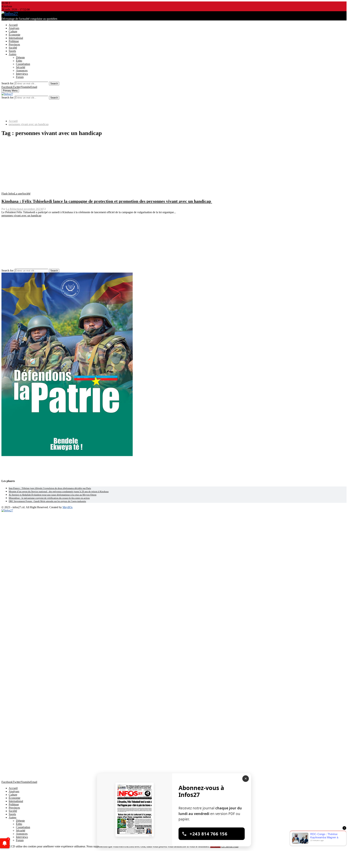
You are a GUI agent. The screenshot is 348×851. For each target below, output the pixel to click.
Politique (14, 41)
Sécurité (20, 67)
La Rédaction (13, 208)
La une (18, 193)
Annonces (22, 70)
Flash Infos (7, 193)
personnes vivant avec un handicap (21, 215)
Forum (20, 77)
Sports (12, 50)
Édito (19, 60)
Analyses (14, 28)
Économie (14, 34)
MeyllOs (67, 507)
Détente (20, 57)
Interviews (22, 73)
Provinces (14, 44)
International (16, 37)
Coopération (23, 64)
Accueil (13, 24)
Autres (12, 54)
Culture (13, 31)
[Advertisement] (110, 108)
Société (13, 47)
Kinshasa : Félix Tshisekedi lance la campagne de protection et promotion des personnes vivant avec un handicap (106, 201)
